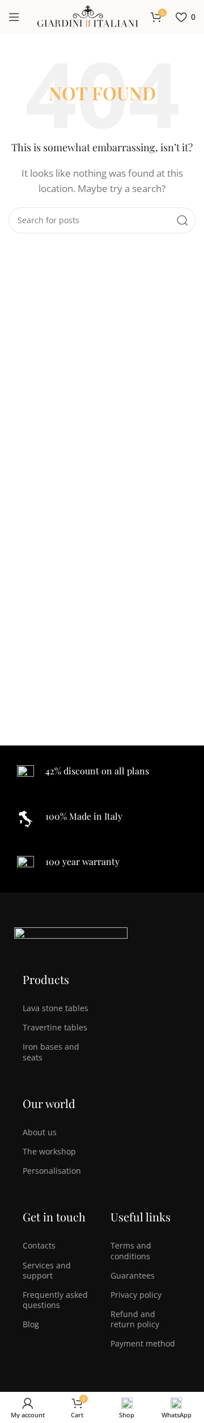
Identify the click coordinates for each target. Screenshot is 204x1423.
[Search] (182, 220)
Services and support (47, 1270)
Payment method (142, 1343)
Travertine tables (55, 1027)
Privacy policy (136, 1294)
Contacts (39, 1245)
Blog (31, 1324)
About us (40, 1132)
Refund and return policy (134, 1319)
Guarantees (132, 1275)
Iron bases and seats (51, 1051)
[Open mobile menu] (14, 17)
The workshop (49, 1151)
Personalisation (52, 1170)
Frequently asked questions (55, 1299)
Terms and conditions (130, 1250)
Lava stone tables (55, 1008)
